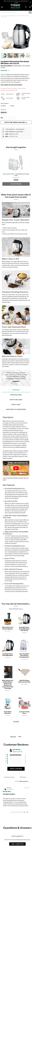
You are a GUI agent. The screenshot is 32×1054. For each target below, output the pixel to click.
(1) (8, 70)
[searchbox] (10, 777)
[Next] (29, 35)
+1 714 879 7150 (13, 136)
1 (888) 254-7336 (13, 134)
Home (2, 15)
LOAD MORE (16, 721)
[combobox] (22, 781)
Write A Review (16, 769)
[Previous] (7, 170)
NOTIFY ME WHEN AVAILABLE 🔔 (16, 122)
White (12, 106)
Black (4, 106)
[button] (24, 812)
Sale (5, 15)
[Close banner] (30, 2)
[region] (15, 755)
